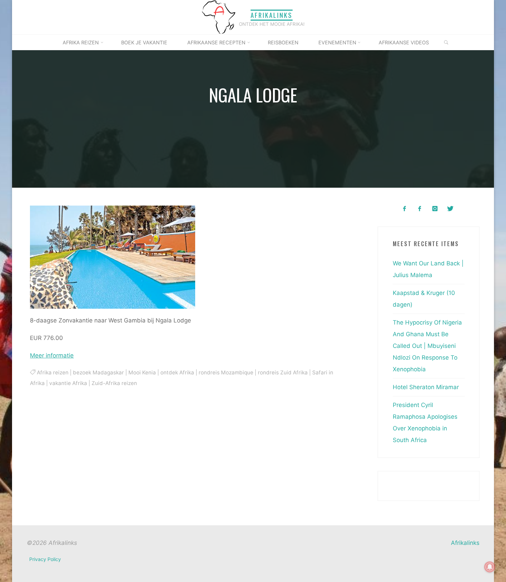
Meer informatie (52, 355)
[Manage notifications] (489, 566)
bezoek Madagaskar (98, 372)
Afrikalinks (272, 15)
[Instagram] (435, 208)
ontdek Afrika (177, 372)
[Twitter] (450, 208)
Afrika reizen (52, 372)
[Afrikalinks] (218, 16)
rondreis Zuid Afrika (282, 372)
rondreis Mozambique (225, 372)
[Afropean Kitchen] (419, 208)
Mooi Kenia (142, 372)
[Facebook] (404, 208)
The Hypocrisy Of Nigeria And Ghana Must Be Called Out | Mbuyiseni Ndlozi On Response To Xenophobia (427, 346)
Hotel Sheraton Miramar (426, 387)
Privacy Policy (45, 559)
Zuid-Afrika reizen (114, 383)
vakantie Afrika (68, 383)
